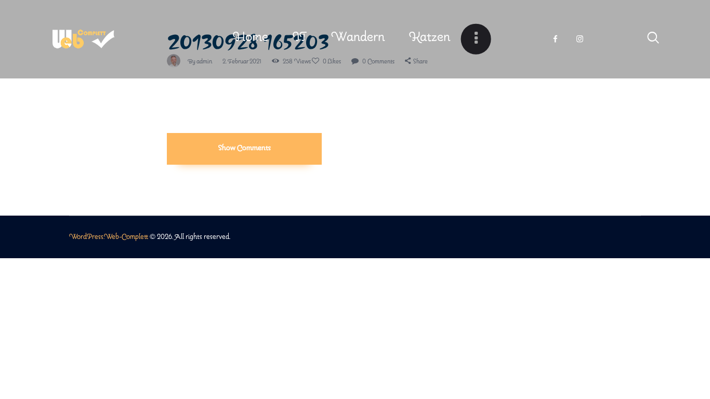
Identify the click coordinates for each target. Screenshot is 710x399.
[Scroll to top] (695, 358)
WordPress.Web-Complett (108, 237)
